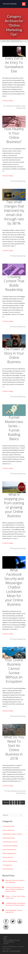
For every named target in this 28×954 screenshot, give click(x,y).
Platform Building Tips (9, 853)
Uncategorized (7, 865)
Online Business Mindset (13, 106)
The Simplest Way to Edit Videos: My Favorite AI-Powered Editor (15, 904)
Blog (5, 938)
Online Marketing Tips (19, 181)
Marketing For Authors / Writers (12, 834)
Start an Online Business (10, 861)
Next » (22, 802)
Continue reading (7, 100)
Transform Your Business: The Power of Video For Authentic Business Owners (14, 889)
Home (5, 936)
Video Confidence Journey (12, 940)
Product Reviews (8, 857)
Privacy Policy (5, 951)
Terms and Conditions (15, 951)
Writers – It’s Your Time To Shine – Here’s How (15, 897)
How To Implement (8, 830)
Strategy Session (9, 942)
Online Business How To (10, 842)
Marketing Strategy (9, 838)
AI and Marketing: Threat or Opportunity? (13, 911)
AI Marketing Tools (8, 826)
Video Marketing (8, 869)
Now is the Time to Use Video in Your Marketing (14, 881)
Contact (6, 943)
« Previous (6, 802)
